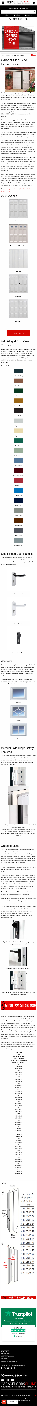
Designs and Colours (13, 189)
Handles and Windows (27, 189)
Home (2, 55)
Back (34, 55)
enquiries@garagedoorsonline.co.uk (9, 1361)
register (17, 15)
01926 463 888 (20, 19)
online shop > (12, 903)
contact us (29, 15)
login (7, 15)
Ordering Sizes (5, 191)
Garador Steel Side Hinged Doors (15, 55)
